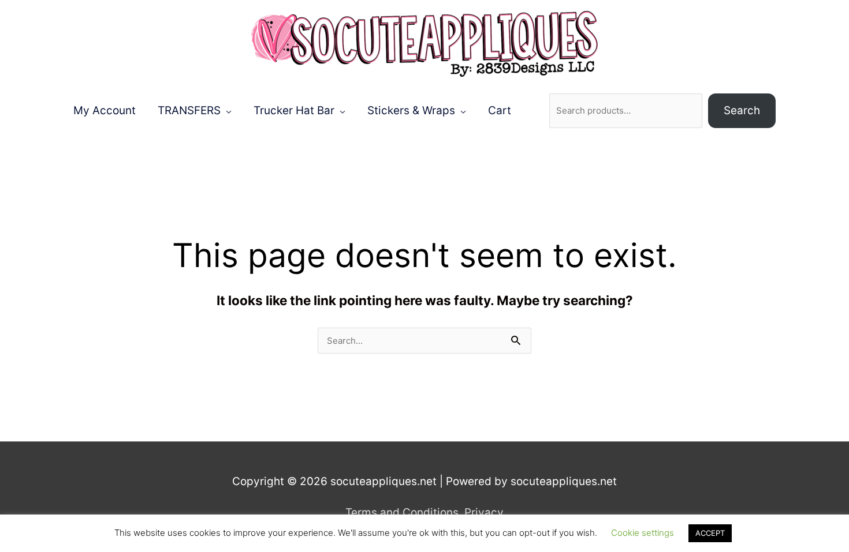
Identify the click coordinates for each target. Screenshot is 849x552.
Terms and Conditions (402, 512)
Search (742, 110)
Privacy (484, 512)
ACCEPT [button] (710, 533)
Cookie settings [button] (642, 532)
